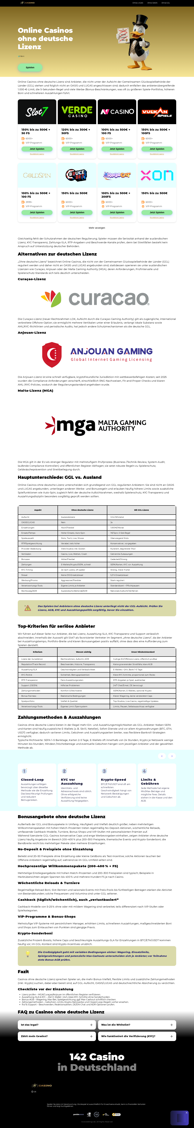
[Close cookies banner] (186, 1112)
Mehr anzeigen (97, 228)
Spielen (30, 67)
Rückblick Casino (37, 154)
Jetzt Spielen (37, 149)
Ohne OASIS (152, 3)
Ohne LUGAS (138, 3)
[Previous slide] (162, 756)
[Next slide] (172, 756)
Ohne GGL (166, 3)
